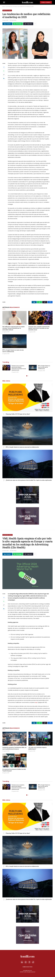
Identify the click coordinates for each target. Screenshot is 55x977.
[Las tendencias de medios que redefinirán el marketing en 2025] (27, 43)
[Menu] (4, 2)
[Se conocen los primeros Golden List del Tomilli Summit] (14, 760)
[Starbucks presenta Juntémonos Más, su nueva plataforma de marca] (14, 738)
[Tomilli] (27, 2)
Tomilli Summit (46, 2)
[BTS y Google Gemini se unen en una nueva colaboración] (14, 341)
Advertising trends (7, 534)
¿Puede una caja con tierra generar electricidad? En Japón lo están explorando (29, 480)
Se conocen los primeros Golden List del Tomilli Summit (14, 770)
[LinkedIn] (3, 78)
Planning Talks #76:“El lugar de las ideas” (18, 414)
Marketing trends (7, 10)
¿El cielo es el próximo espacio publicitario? (37, 748)
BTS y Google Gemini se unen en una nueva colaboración (13, 350)
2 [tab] (28, 376)
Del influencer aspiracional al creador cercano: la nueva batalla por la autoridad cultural (13, 328)
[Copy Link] (3, 74)
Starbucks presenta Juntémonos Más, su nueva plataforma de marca (14, 748)
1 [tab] (27, 376)
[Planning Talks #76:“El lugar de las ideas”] (27, 398)
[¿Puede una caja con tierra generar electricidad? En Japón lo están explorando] (27, 464)
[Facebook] (3, 67)
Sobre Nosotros (28, 967)
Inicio (3, 6)
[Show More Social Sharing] (35, 23)
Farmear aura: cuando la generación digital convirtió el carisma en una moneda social (39, 328)
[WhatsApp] (3, 70)
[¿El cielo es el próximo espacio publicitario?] (40, 738)
